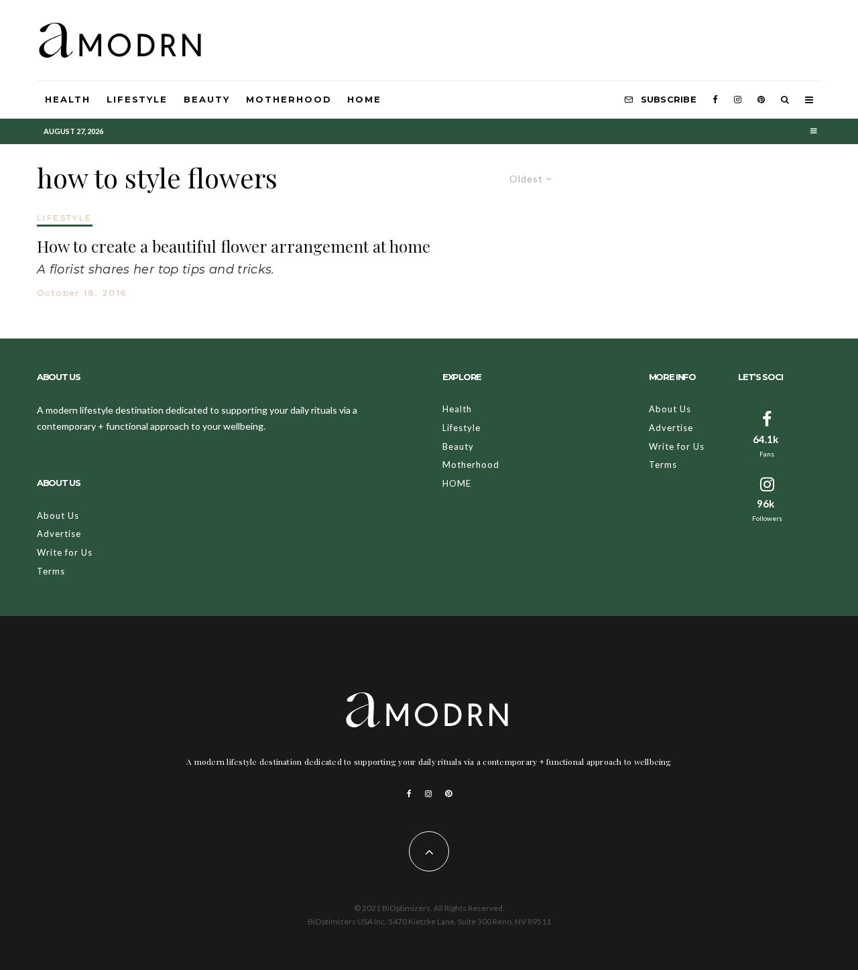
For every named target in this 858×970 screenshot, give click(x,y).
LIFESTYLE (65, 218)
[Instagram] (737, 100)
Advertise (59, 533)
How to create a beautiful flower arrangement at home (233, 246)
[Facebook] (715, 100)
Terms (51, 571)
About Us (58, 515)
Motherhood (289, 99)
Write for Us (65, 552)
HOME (364, 99)
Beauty (207, 99)
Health (67, 99)
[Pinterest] (761, 100)
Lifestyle (137, 99)
